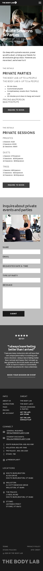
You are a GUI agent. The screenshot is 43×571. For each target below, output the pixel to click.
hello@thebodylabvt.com (18, 439)
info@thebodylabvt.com (18, 433)
